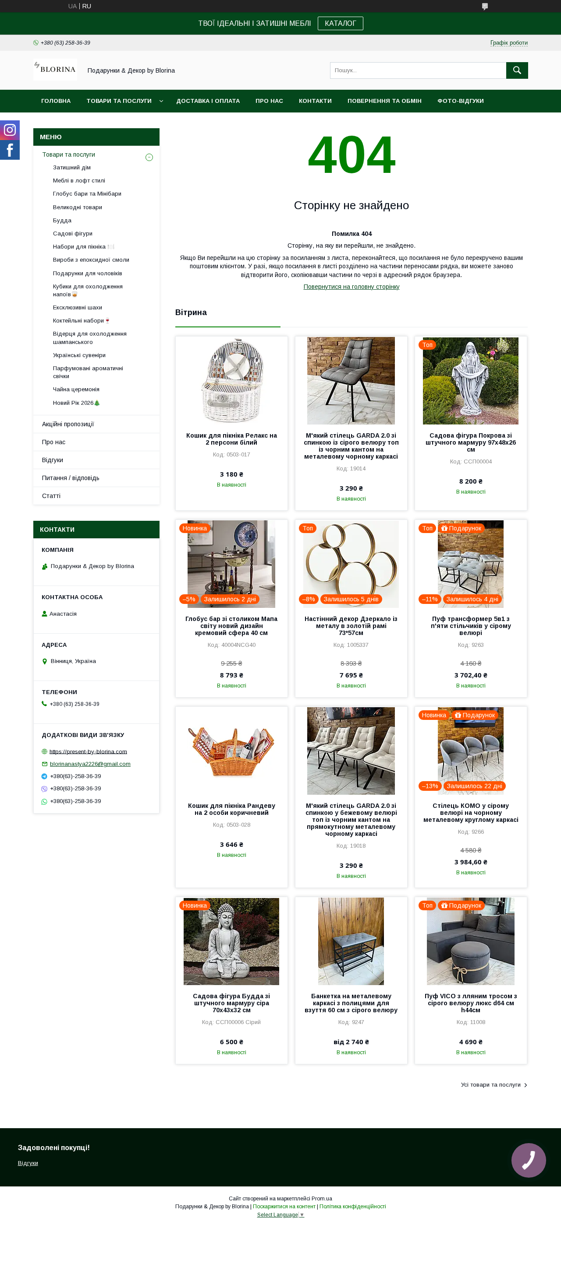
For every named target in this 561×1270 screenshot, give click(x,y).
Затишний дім (72, 167)
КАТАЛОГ (340, 23)
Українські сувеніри (79, 355)
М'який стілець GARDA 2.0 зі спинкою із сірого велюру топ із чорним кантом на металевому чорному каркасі (351, 446)
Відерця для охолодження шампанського (90, 337)
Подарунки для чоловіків (87, 273)
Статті (51, 495)
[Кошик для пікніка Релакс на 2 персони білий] (232, 380)
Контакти (315, 101)
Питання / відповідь (70, 477)
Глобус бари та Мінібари (87, 193)
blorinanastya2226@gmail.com (90, 764)
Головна (56, 101)
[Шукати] (517, 70)
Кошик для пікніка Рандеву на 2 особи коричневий (231, 809)
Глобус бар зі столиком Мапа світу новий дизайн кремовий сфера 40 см (231, 625)
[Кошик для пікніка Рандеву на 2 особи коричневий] (232, 750)
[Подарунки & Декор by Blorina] (55, 78)
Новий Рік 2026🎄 (76, 403)
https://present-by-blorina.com (88, 751)
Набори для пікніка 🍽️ (83, 246)
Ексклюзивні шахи (77, 307)
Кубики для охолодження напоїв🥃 (88, 290)
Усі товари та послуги (491, 1084)
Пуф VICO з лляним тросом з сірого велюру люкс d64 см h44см (471, 1003)
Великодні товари (77, 207)
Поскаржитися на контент (284, 1206)
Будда (62, 220)
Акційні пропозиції (68, 424)
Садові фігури (72, 233)
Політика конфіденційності (353, 1206)
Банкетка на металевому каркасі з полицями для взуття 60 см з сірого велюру (351, 1003)
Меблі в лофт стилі (79, 180)
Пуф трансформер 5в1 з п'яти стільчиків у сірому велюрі (471, 625)
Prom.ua (322, 1199)
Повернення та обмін (385, 101)
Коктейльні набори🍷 (82, 320)
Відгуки (52, 459)
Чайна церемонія (76, 389)
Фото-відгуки (460, 101)
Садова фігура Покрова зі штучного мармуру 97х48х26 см (471, 442)
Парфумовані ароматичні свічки (88, 372)
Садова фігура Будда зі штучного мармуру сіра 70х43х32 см (231, 1003)
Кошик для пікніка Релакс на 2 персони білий (231, 439)
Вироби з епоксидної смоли (91, 259)
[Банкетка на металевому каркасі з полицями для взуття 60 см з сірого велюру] (351, 941)
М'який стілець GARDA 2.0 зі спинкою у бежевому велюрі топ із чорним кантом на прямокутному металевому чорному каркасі (351, 819)
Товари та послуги (119, 101)
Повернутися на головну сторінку (352, 286)
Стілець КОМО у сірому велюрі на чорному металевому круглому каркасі (470, 812)
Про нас (269, 101)
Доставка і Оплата (208, 101)
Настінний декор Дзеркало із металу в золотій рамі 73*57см (351, 625)
